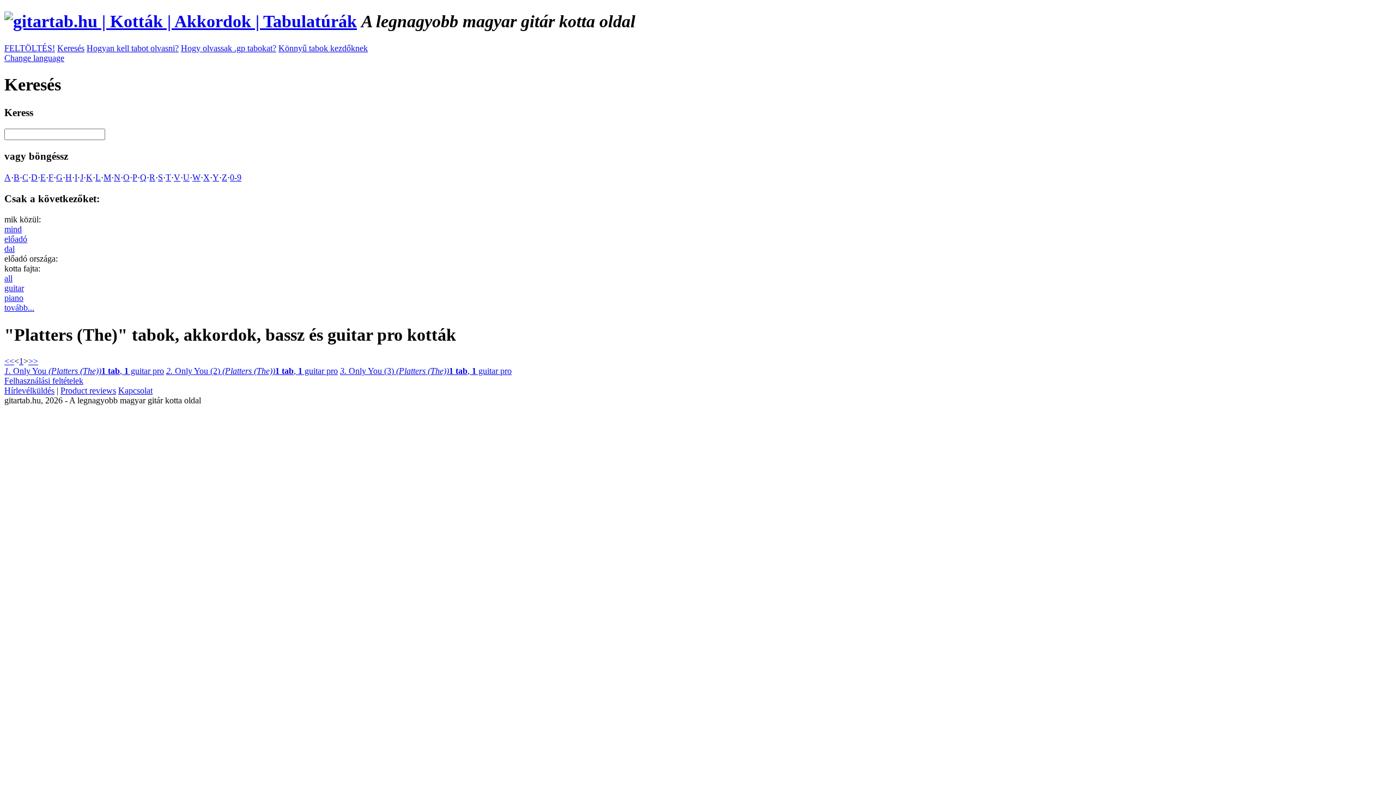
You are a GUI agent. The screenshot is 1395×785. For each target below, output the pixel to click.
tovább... (19, 307)
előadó (15, 239)
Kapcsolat (135, 390)
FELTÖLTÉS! (29, 48)
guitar (14, 288)
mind (13, 229)
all (8, 278)
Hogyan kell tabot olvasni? (133, 48)
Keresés (70, 48)
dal (9, 248)
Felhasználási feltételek (43, 380)
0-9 (235, 177)
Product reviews (88, 390)
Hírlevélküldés (29, 390)
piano (13, 298)
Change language (34, 58)
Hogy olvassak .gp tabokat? (228, 48)
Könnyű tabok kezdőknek (323, 48)
